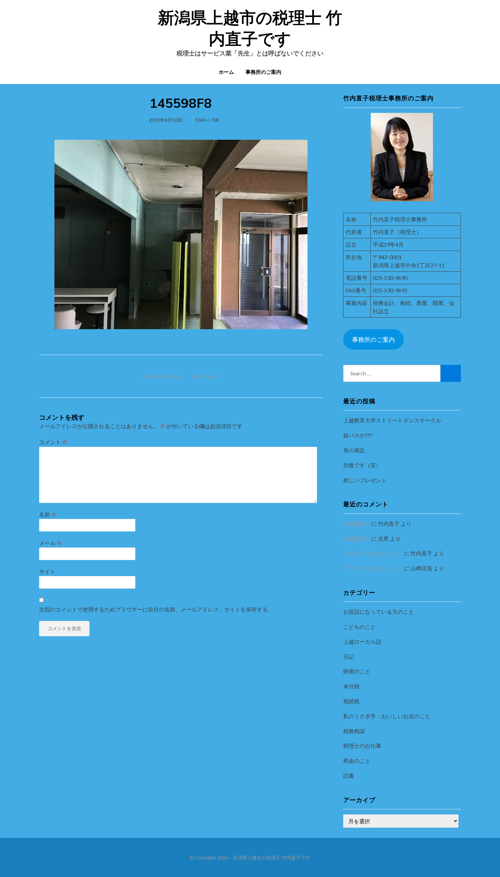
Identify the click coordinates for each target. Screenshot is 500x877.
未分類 (351, 686)
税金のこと (356, 760)
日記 (348, 656)
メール (50, 543)
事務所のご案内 (263, 72)
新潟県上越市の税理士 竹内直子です (271, 857)
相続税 (351, 701)
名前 (47, 514)
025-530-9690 (390, 277)
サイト (47, 571)
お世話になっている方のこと (378, 611)
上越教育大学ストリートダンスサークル (392, 420)
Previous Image (161, 377)
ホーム (226, 72)
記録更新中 (356, 523)
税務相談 (354, 731)
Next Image (205, 377)
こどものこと (359, 626)
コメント (53, 442)
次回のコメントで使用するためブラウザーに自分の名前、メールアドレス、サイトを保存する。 (156, 609)
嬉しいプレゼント (365, 480)
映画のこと (356, 671)
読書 (348, 775)
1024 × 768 (207, 120)
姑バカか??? (357, 435)
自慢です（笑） (362, 465)
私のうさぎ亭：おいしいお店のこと (386, 716)
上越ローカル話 (362, 641)
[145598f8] (180, 233)
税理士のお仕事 (362, 745)
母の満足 (354, 450)
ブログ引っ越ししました (373, 553)
